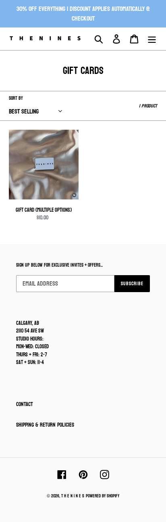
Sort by (16, 98)
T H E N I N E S (72, 496)
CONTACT (24, 404)
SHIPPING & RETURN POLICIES (45, 425)
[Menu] (152, 39)
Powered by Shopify (102, 496)
